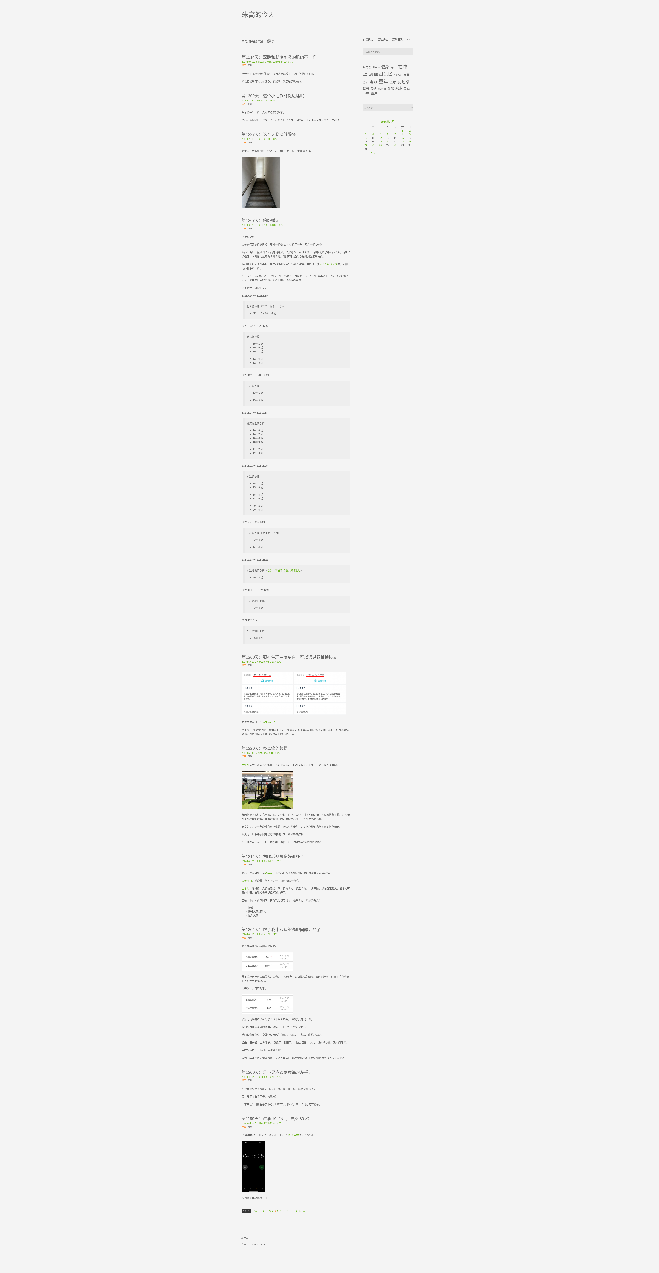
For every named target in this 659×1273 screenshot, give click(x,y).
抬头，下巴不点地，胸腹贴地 (284, 570)
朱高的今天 (258, 14)
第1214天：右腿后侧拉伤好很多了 (273, 856)
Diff (409, 39)
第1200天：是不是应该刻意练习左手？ (277, 1072)
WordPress (259, 1244)
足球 (391, 88)
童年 (383, 81)
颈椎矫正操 (268, 722)
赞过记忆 (383, 39)
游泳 (365, 82)
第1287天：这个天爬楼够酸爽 (269, 134)
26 (380, 145)
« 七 (373, 152)
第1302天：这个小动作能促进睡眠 (273, 96)
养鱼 (393, 67)
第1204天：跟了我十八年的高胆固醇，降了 (281, 929)
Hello (376, 67)
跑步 (398, 88)
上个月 (245, 888)
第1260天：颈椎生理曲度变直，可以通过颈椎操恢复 (289, 657)
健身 (250, 65)
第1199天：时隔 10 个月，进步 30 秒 (275, 1118)
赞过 (373, 88)
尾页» (302, 1211)
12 (380, 137)
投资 (406, 74)
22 (402, 141)
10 (286, 1211)
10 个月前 (293, 1135)
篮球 (393, 82)
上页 (262, 1211)
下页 (295, 1211)
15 (402, 137)
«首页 (255, 1211)
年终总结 (398, 75)
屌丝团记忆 (380, 74)
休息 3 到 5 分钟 (328, 264)
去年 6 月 (247, 880)
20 (387, 141)
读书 (366, 88)
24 (365, 145)
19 (380, 141)
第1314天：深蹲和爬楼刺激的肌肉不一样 (279, 57)
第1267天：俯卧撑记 (260, 220)
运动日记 (397, 39)
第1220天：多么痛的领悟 (265, 748)
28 (395, 145)
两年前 (245, 764)
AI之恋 (367, 67)
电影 (373, 82)
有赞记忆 (368, 39)
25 (373, 145)
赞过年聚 (382, 89)
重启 (374, 94)
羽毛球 (403, 82)
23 (409, 141)
